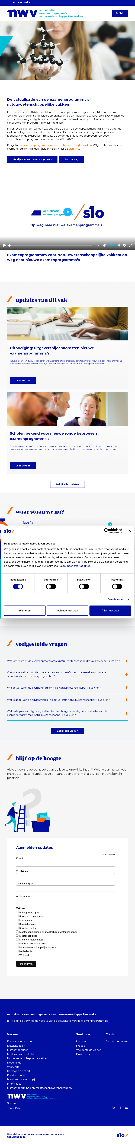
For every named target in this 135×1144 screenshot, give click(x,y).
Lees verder (23, 380)
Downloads (83, 1054)
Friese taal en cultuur (31, 916)
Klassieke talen (27, 924)
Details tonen (116, 599)
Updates (81, 1041)
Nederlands (25, 951)
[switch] (51, 586)
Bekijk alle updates (67, 484)
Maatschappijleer (28, 935)
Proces (80, 1045)
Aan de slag (71, 159)
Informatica (25, 920)
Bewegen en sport (29, 912)
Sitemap (11, 1103)
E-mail (20, 858)
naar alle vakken (21, 2)
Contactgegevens (117, 1041)
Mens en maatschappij (31, 939)
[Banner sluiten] (129, 531)
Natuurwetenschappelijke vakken (37, 947)
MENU (120, 13)
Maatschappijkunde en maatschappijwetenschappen (48, 931)
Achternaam (23, 896)
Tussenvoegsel (24, 883)
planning (74, 148)
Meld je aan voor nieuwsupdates (32, 159)
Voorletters (22, 871)
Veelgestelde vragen (88, 1050)
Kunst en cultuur (28, 928)
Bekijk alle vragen (67, 731)
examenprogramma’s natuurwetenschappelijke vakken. (58, 145)
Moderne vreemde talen (32, 943)
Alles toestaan (110, 610)
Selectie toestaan (67, 610)
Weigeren (25, 610)
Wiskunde (24, 955)
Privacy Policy (14, 1108)
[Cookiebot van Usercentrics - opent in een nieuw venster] (106, 530)
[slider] (50, 245)
